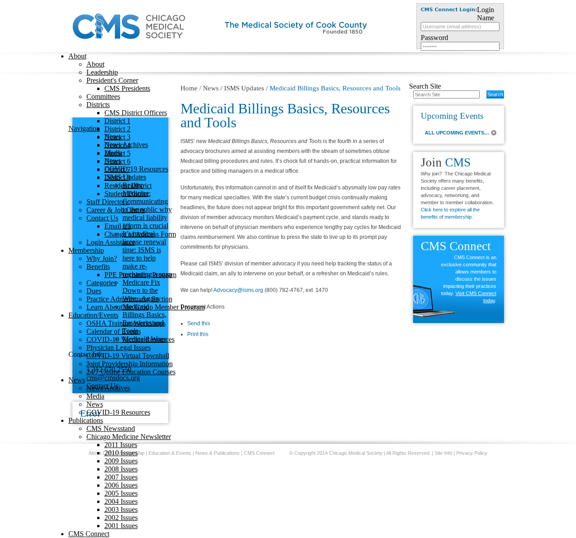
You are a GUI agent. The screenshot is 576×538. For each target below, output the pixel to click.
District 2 (117, 129)
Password (434, 37)
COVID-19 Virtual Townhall (127, 355)
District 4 (117, 145)
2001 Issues (121, 525)
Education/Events (93, 315)
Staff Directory (107, 202)
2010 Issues (121, 453)
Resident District (128, 185)
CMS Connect (88, 534)
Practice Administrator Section (129, 299)
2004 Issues (121, 501)
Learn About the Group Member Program (145, 307)
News (76, 380)
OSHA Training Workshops (126, 323)
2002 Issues (121, 517)
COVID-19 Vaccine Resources (130, 339)
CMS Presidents (127, 88)
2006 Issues (121, 485)
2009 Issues (121, 461)
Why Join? (101, 258)
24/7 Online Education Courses (131, 372)
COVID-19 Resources (118, 412)
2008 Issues (121, 469)
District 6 (117, 161)
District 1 (117, 121)
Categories (101, 283)
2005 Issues (121, 493)
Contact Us (102, 218)
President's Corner (112, 80)
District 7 (117, 169)
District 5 (117, 153)
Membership (86, 250)
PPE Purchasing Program (140, 274)
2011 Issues (120, 444)
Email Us (117, 226)
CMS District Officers (135, 113)
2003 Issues (121, 509)
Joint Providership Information (129, 364)
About (77, 56)
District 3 (117, 137)
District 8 (117, 177)
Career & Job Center (115, 210)
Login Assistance (110, 242)
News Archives (108, 388)
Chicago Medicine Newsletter (128, 436)
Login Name (485, 14)
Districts (98, 104)
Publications (85, 420)
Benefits (98, 266)
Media (95, 396)
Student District (126, 193)
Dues (93, 291)
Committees (103, 96)
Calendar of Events (113, 331)
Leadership (102, 72)
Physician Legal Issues (118, 347)
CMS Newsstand (110, 428)
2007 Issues (121, 477)
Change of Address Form (140, 234)
